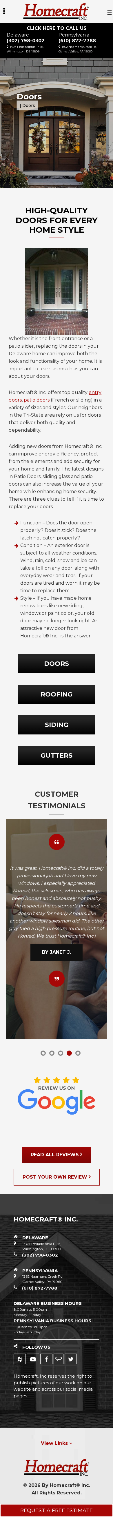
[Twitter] (71, 1359)
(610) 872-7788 (77, 40)
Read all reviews (55, 1154)
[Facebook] (46, 1359)
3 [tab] (60, 1053)
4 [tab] (69, 1053)
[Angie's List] (58, 1359)
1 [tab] (43, 1053)
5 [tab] (78, 1053)
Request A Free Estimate (56, 1510)
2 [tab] (51, 1053)
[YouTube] (33, 1359)
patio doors (37, 400)
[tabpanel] (56, 925)
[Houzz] (20, 1359)
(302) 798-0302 (25, 40)
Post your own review (56, 1177)
